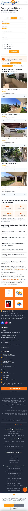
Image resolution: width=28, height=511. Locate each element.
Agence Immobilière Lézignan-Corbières (14, 485)
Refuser (14, 508)
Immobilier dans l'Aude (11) (14, 431)
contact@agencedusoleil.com (9, 379)
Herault (10, 269)
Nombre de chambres (7, 31)
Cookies (23, 404)
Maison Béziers (20, 449)
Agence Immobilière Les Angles (14, 480)
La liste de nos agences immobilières (11, 345)
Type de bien (5, 27)
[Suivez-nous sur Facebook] (2, 322)
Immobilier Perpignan (8, 444)
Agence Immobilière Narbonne (14, 490)
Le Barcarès (13, 279)
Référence (4, 37)
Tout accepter (10, 505)
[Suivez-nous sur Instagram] (6, 322)
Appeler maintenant (14, 388)
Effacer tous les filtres (19, 66)
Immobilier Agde (19, 446)
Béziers (18, 279)
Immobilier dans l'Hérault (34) (14, 433)
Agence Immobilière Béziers (14, 468)
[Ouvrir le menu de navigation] (25, 2)
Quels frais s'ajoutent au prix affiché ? (13, 249)
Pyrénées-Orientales (20, 269)
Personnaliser (20, 505)
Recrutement (5, 347)
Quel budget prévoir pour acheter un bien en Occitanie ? (13, 232)
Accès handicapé (7, 48)
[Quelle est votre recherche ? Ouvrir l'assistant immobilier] (25, 489)
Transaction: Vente (16, 63)
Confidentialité (15, 404)
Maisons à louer (14, 462)
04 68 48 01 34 (6, 377)
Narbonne (16, 278)
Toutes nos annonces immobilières (11, 332)
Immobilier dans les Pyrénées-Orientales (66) (14, 435)
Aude (7, 269)
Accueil (4, 330)
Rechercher (14, 51)
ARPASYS (24, 419)
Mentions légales (6, 404)
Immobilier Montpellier (19, 444)
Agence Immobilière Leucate (14, 483)
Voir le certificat (19, 424)
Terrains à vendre (14, 458)
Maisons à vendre (14, 456)
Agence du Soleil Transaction (16, 413)
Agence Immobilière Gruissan (14, 476)
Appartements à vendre (14, 455)
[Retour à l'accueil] (10, 2)
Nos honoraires (7, 342)
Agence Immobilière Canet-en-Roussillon (14, 471)
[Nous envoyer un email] (10, 322)
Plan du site (14, 407)
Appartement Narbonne (10, 449)
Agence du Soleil (5, 413)
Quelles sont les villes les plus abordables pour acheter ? (13, 238)
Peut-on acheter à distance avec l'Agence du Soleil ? (13, 255)
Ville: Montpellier (7, 66)
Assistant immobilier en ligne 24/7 (10, 340)
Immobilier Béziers (19, 441)
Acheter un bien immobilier (9, 335)
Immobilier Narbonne (9, 441)
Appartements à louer (14, 460)
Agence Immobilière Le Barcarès (14, 478)
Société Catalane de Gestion (20, 414)
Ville (5, 22)
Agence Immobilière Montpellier (14, 488)
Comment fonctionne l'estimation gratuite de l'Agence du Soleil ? (13, 244)
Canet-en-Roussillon (5, 279)
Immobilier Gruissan (9, 446)
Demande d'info (14, 392)
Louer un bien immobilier (8, 337)
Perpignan (21, 278)
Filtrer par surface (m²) (9, 46)
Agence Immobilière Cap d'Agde (14, 473)
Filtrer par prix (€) (8, 44)
